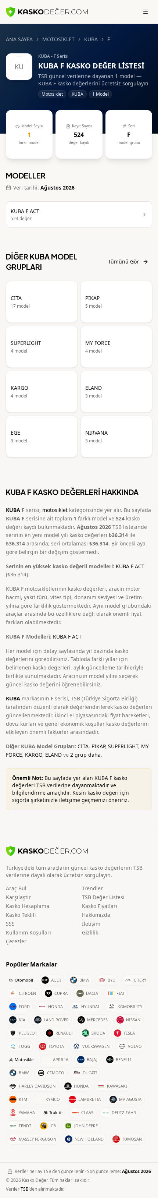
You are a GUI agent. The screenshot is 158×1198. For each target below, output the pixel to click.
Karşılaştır (18, 897)
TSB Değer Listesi (103, 897)
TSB (25, 1189)
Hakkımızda (96, 914)
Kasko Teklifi (21, 914)
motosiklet (55, 509)
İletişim (91, 923)
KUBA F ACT (130, 566)
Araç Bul (16, 888)
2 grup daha (85, 754)
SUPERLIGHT (123, 746)
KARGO (33, 754)
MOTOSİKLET (58, 39)
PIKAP (98, 746)
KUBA (91, 39)
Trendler (92, 888)
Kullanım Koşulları (28, 932)
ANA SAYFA (19, 39)
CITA (83, 746)
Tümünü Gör (123, 261)
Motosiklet (25, 1059)
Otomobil (24, 980)
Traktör (56, 1112)
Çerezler (16, 941)
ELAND (53, 754)
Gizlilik (90, 932)
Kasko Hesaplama (27, 905)
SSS (10, 923)
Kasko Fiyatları (99, 905)
